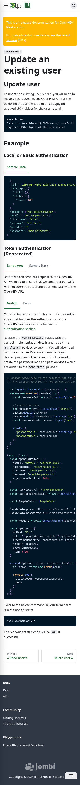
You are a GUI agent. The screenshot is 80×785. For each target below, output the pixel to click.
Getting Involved (14, 718)
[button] (6, 5)
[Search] (73, 5)
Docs (6, 690)
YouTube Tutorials (15, 724)
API (5, 696)
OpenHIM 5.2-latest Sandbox (23, 745)
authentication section (20, 329)
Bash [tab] (27, 303)
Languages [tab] (15, 266)
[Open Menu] (71, 775)
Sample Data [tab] (16, 167)
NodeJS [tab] (12, 303)
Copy (70, 118)
